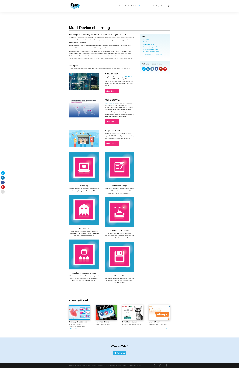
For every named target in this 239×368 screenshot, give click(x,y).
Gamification (84, 228)
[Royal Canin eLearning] (132, 312)
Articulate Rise (129, 77)
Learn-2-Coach (154, 322)
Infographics (79, 324)
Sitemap (139, 365)
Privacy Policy (131, 365)
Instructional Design (119, 186)
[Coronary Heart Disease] (79, 312)
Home (120, 6)
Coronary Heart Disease (78, 322)
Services (142, 6)
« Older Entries (73, 329)
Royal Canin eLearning (130, 322)
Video (83, 326)
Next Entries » (166, 329)
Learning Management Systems (84, 273)
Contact (163, 6)
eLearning (84, 186)
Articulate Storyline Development (152, 54)
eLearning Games (102, 322)
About (127, 6)
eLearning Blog (154, 6)
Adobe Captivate (109, 103)
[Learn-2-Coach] (159, 312)
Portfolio (134, 6)
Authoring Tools (119, 275)
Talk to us (121, 353)
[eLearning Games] (106, 312)
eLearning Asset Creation (119, 230)
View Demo (110, 91)
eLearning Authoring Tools (151, 51)
